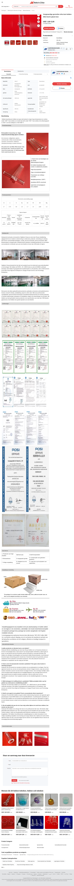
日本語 (58, 874)
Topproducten (57, 872)
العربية (50, 874)
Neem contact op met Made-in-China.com (45, 872)
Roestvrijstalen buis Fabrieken (44, 861)
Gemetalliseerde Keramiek (60, 845)
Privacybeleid (33, 872)
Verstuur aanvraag (49, 28)
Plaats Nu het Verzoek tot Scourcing (20, 783)
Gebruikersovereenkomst (24, 872)
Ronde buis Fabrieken (20, 861)
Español (13, 874)
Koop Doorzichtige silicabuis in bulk (25, 864)
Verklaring (16, 872)
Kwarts (33, 10)
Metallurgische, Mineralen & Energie (14, 10)
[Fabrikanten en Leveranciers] (37, 2)
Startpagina (3, 10)
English (8, 874)
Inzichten (63, 872)
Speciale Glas (40, 845)
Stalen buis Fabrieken (7, 861)
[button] (45, 74)
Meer (2, 867)
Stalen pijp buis (31, 861)
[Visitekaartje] (70, 77)
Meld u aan (46, 64)
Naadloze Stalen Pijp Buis (8, 864)
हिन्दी (62, 874)
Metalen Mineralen (26, 10)
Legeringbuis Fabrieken (59, 861)
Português (18, 874)
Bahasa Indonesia (40, 875)
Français (23, 874)
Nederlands (45, 874)
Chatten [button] (61, 28)
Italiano (35, 874)
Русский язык (29, 874)
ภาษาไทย (66, 874)
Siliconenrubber (40, 847)
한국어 (54, 874)
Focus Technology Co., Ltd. (35, 878)
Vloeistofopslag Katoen (24, 847)
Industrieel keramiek (23, 845)
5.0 (57, 73)
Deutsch (39, 874)
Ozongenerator (4, 847)
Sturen (14, 780)
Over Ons (10, 872)
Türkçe (70, 874)
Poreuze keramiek (5, 845)
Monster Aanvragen (68, 31)
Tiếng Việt (34, 875)
